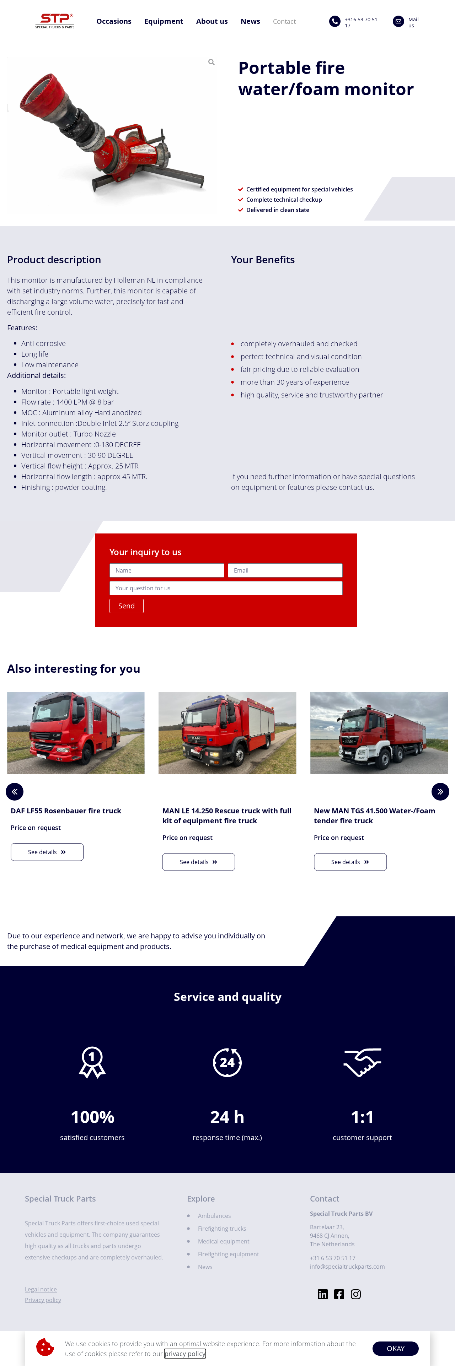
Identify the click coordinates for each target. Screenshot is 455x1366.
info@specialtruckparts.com (347, 1266)
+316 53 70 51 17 (361, 22)
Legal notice (41, 1289)
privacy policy (185, 1353)
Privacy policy (43, 1300)
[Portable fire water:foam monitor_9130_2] (112, 135)
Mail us (413, 22)
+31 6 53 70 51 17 (332, 1258)
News (250, 21)
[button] (440, 792)
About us (212, 21)
